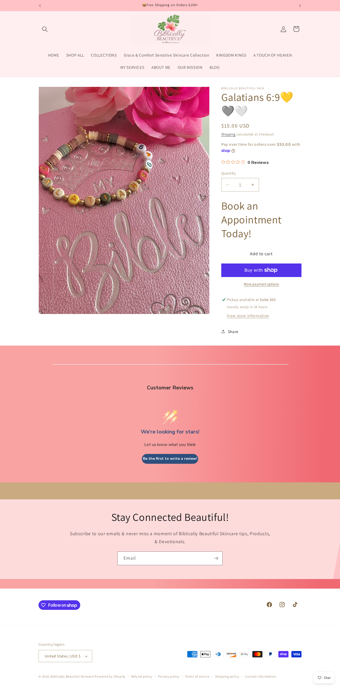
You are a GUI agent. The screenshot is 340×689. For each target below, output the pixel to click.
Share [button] (233, 331)
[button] (45, 29)
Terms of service (197, 676)
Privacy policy (169, 676)
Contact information (260, 676)
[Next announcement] (300, 5)
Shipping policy (227, 676)
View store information (248, 315)
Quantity (228, 173)
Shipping (228, 134)
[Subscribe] (216, 558)
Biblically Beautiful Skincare (72, 676)
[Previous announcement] (40, 5)
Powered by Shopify (110, 676)
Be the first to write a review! (170, 458)
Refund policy (141, 676)
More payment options (261, 284)
